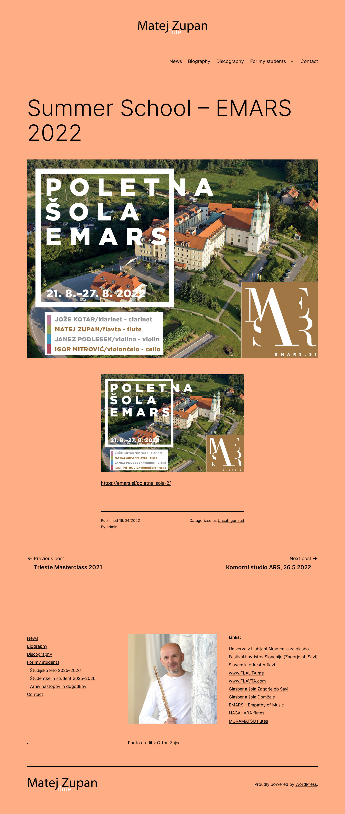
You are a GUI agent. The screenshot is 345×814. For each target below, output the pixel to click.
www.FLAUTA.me (246, 673)
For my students (268, 61)
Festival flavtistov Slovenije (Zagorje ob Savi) (273, 656)
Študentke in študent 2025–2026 (63, 678)
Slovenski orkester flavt (252, 664)
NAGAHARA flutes (246, 712)
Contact (309, 61)
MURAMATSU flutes (248, 721)
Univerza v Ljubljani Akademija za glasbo (269, 648)
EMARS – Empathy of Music (256, 704)
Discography (230, 61)
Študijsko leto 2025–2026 (55, 670)
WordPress (306, 784)
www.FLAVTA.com (247, 680)
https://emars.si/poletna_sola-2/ (136, 483)
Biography (199, 61)
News (175, 61)
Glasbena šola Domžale (252, 696)
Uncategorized (231, 520)
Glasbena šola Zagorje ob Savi (258, 688)
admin (112, 526)
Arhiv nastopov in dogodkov (58, 686)
